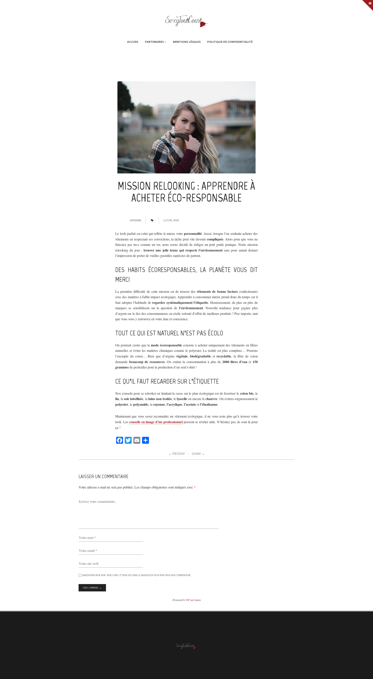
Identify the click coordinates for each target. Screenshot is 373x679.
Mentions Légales (187, 42)
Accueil (133, 42)
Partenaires (154, 42)
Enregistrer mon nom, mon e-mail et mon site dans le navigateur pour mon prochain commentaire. (136, 575)
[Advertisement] (186, 65)
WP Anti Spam (193, 600)
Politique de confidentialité (230, 42)
